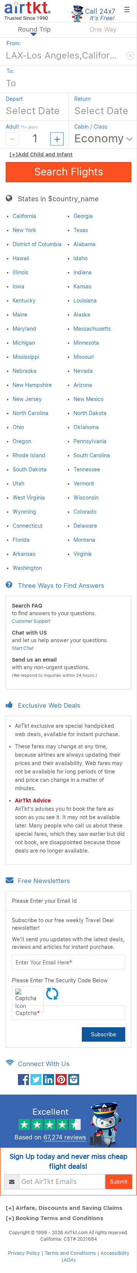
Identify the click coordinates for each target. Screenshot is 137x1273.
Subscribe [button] (103, 1034)
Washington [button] (27, 568)
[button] (28, 10)
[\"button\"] (23, 1079)
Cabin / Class (90, 127)
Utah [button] (18, 484)
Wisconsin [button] (86, 498)
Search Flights (68, 171)
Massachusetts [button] (92, 329)
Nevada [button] (83, 371)
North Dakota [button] (90, 413)
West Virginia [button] (29, 498)
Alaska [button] (81, 315)
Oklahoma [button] (86, 427)
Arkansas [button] (24, 554)
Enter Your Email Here (44, 963)
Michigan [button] (24, 343)
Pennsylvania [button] (90, 441)
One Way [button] (102, 29)
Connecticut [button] (28, 526)
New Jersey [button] (27, 399)
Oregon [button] (22, 441)
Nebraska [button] (25, 371)
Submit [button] (118, 1182)
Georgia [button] (83, 216)
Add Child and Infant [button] (41, 154)
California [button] (24, 216)
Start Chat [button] (22, 648)
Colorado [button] (84, 512)
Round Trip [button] (34, 29)
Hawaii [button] (21, 258)
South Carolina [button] (91, 455)
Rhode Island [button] (29, 455)
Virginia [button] (82, 554)
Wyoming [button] (24, 512)
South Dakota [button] (29, 469)
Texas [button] (80, 230)
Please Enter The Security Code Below (60, 980)
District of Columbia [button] (37, 244)
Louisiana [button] (85, 301)
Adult (22, 127)
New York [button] (24, 230)
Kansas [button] (82, 286)
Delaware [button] (85, 526)
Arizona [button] (82, 385)
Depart (14, 99)
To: (10, 71)
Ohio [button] (18, 427)
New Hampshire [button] (32, 385)
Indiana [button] (82, 272)
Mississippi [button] (26, 357)
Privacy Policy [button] (24, 1253)
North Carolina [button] (30, 413)
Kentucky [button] (24, 301)
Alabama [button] (84, 244)
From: (13, 43)
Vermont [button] (83, 484)
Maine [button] (20, 315)
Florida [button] (21, 540)
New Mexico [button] (88, 399)
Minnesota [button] (86, 343)
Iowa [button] (18, 286)
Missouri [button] (83, 357)
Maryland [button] (24, 329)
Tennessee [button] (86, 469)
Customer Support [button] (31, 621)
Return (82, 99)
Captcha (28, 1013)
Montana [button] (84, 540)
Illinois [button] (20, 272)
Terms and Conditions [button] (70, 1253)
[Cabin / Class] (104, 139)
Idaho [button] (80, 258)
